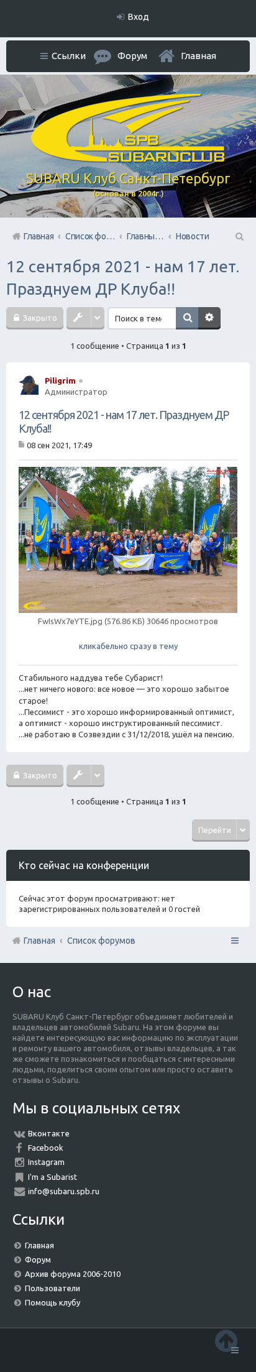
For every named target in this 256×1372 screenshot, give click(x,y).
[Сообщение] (23, 444)
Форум (38, 1259)
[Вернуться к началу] (226, 1340)
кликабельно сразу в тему (128, 633)
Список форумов (101, 941)
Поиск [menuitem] (239, 236)
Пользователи (52, 1288)
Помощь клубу (52, 1302)
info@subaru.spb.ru (63, 1191)
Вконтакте (49, 1133)
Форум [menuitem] (132, 55)
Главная (198, 55)
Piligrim (60, 380)
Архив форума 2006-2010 (73, 1273)
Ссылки (69, 55)
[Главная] (128, 159)
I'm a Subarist (52, 1176)
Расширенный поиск (209, 318)
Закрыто (39, 317)
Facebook (45, 1147)
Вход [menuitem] (138, 17)
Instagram (46, 1162)
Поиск (187, 318)
